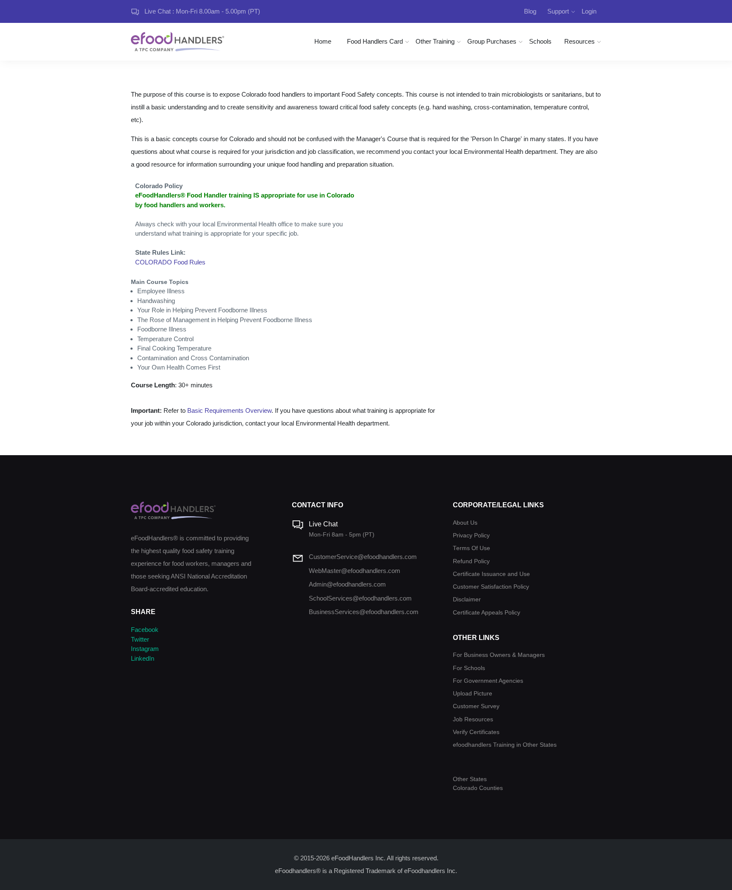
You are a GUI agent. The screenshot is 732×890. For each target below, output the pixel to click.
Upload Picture (472, 693)
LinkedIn (142, 658)
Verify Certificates (476, 732)
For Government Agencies (488, 681)
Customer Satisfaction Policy (491, 587)
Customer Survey (476, 706)
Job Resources (473, 719)
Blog (530, 11)
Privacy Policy (471, 535)
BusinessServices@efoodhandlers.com (364, 611)
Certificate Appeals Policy (486, 612)
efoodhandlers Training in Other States (505, 745)
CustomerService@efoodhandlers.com (363, 556)
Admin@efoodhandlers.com (347, 584)
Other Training (435, 41)
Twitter (140, 639)
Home (322, 41)
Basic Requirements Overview (229, 410)
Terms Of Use (471, 548)
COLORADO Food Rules (170, 262)
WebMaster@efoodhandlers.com (354, 570)
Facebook (144, 629)
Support (558, 11)
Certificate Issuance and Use (491, 574)
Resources (579, 41)
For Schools (469, 668)
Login (589, 11)
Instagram (145, 648)
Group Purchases (491, 41)
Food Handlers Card (375, 41)
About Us (465, 523)
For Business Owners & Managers (499, 655)
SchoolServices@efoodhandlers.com (360, 598)
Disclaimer (467, 599)
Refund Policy (471, 561)
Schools (540, 41)
